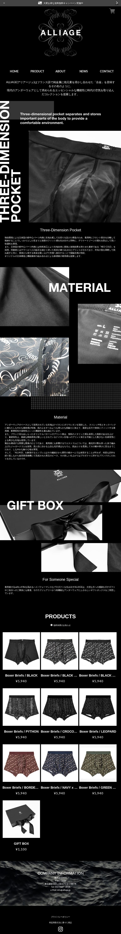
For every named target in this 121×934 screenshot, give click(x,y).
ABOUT (60, 71)
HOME (14, 71)
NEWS (84, 71)
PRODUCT (37, 71)
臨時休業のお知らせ (62, 625)
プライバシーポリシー (60, 917)
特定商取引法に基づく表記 (60, 922)
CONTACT (107, 71)
